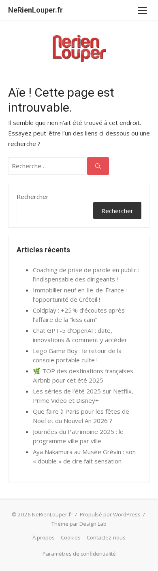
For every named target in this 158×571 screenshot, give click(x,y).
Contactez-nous (106, 537)
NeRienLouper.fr (35, 10)
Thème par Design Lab (79, 523)
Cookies (71, 537)
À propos (43, 537)
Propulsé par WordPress (110, 514)
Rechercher (33, 196)
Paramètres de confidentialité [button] (79, 553)
